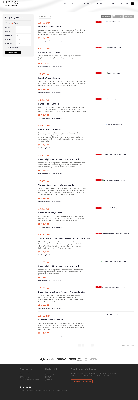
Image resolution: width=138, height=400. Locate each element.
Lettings (75, 3)
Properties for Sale (50, 373)
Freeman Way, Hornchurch (51, 129)
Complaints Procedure (62, 390)
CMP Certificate (51, 390)
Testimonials (48, 379)
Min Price (8, 39)
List (107, 16)
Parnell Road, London (48, 103)
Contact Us (123, 3)
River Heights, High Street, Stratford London (59, 159)
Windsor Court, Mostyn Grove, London (56, 185)
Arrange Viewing (56, 41)
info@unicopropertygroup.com (31, 379)
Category (8, 27)
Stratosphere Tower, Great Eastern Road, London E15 (64, 238)
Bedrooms (8, 35)
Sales (65, 3)
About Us (110, 3)
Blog (46, 381)
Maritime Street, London (50, 26)
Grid (118, 16)
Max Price (8, 43)
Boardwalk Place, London (50, 212)
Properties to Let (49, 374)
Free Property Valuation (81, 381)
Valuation (99, 3)
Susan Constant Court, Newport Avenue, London (61, 292)
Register (87, 3)
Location (8, 31)
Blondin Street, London (49, 78)
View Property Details (44, 41)
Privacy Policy (43, 390)
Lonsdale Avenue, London (50, 319)
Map (129, 16)
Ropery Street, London (49, 52)
